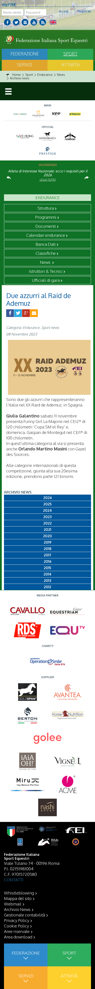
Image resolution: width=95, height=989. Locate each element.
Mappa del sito (18, 898)
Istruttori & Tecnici (46, 271)
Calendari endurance (45, 235)
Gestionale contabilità (24, 914)
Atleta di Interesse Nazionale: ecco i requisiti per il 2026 (47, 173)
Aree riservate (17, 931)
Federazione (25, 53)
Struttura (46, 208)
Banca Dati (46, 244)
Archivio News (17, 909)
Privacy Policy (16, 920)
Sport (70, 53)
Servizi (24, 64)
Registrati (84, 11)
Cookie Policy (16, 925)
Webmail (12, 903)
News (45, 262)
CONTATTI (13, 879)
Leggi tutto (48, 179)
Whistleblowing (19, 892)
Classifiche (46, 253)
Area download (18, 936)
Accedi (63, 11)
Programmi (45, 217)
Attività (70, 64)
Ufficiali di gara (46, 280)
